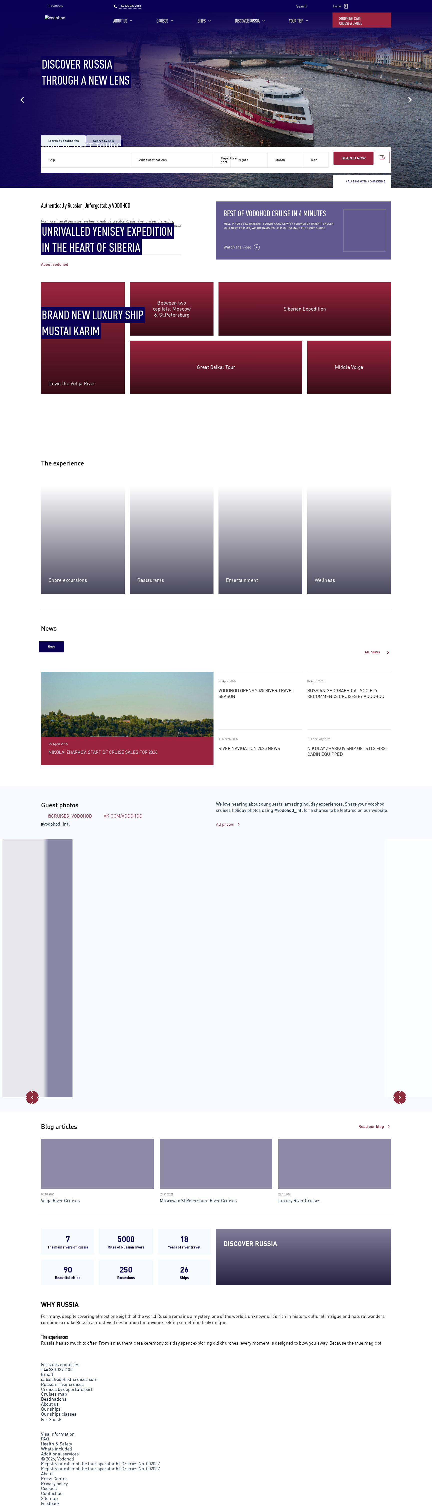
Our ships (51, 1409)
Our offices (55, 6)
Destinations (53, 1399)
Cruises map (54, 1394)
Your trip (296, 21)
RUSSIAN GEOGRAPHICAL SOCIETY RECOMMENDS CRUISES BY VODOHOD (345, 693)
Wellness (325, 580)
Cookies (49, 1488)
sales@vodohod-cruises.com (69, 1379)
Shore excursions (67, 580)
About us (120, 21)
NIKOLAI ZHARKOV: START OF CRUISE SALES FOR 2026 (103, 752)
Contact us (51, 1493)
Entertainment (242, 580)
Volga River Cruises (60, 1200)
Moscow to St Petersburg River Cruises (198, 1200)
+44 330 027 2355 (130, 6)
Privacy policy (54, 1483)
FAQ (45, 1438)
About (47, 1473)
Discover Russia (247, 21)
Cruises (162, 21)
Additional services (60, 1453)
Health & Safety (56, 1443)
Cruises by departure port (66, 1389)
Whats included (56, 1448)
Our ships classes (58, 1414)
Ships (202, 21)
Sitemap (49, 1498)
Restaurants (150, 580)
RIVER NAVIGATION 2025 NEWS (249, 748)
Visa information (58, 1434)
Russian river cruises (62, 1384)
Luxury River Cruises (299, 1200)
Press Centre (54, 1478)
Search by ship (103, 140)
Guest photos (59, 805)
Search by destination (63, 140)
